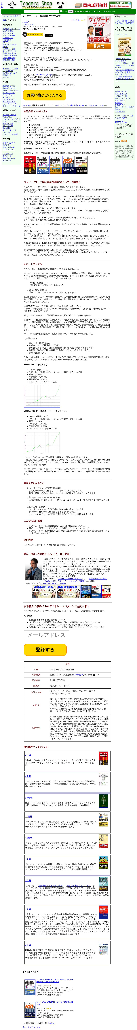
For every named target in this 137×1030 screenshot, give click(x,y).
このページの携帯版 (10, 16)
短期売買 (6, 29)
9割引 (15, 134)
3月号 (28, 909)
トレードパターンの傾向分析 (53, 583)
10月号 (28, 798)
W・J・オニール (9, 102)
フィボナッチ (8, 38)
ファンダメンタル (9, 51)
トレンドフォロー (9, 44)
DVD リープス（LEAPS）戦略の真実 (123, 75)
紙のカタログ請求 (124, 117)
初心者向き (10, 143)
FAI (15, 53)
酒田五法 (6, 42)
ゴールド (13, 73)
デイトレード (15, 29)
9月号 (28, 776)
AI (12, 33)
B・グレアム (7, 97)
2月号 (28, 880)
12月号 (28, 838)
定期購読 (9, 124)
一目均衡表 (7, 40)
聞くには (7, 132)
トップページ (8, 154)
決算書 (10, 53)
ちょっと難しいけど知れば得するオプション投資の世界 (124, 65)
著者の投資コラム (122, 107)
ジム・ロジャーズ (9, 104)
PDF (124, 116)
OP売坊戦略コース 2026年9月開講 (123, 60)
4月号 (28, 945)
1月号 (28, 859)
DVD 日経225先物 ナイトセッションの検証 (64, 581)
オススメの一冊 (121, 96)
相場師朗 (6, 86)
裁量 (13, 49)
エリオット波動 (9, 35)
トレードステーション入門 (70, 579)
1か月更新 (27, 105)
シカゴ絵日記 (120, 112)
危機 (4, 60)
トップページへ (34, 1027)
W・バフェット (9, 93)
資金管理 (13, 55)
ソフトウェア (8, 121)
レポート (16, 121)
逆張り (5, 47)
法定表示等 (7, 160)
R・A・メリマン (9, 99)
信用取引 (6, 145)
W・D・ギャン (8, 95)
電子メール (7, 156)
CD (15, 115)
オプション (7, 69)
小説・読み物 (8, 126)
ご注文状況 (78, 675)
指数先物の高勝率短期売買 (50, 886)
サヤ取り (6, 55)
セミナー (6, 115)
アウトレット (8, 134)
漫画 (4, 128)
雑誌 (4, 124)
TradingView (7, 117)
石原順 (12, 86)
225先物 (15, 69)
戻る (24, 1027)
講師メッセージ (95, 105)
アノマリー (7, 49)
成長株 (5, 53)
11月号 (28, 816)
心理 (4, 58)
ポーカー (6, 77)
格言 (14, 60)
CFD (11, 71)
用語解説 (118, 103)
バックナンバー (121, 34)
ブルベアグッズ (9, 150)
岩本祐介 (6, 88)
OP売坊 (13, 88)
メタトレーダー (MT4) (11, 119)
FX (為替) (6, 71)
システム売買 (8, 31)
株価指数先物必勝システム (78, 886)
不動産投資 (7, 75)
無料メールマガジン (122, 98)
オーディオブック (9, 130)
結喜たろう (14, 90)
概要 (104, 105)
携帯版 (2, 5)
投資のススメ (120, 105)
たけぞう (6, 90)
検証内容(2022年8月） (79, 105)
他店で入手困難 (9, 147)
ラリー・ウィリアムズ (11, 106)
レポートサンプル (62, 105)
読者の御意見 (120, 101)
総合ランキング (121, 92)
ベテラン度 (75, 20)
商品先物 (6, 73)
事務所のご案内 (9, 158)
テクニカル (7, 33)
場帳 (8, 128)
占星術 (9, 60)
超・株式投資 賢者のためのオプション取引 (124, 71)
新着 (4, 20)
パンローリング (28, 24)
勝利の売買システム (98, 579)
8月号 (28, 755)
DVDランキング (121, 94)
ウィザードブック (44, 75)
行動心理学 (10, 58)
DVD (12, 115)
